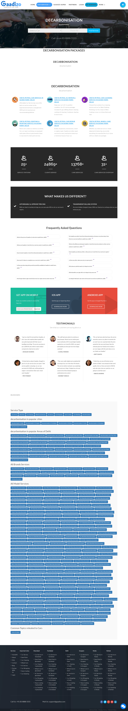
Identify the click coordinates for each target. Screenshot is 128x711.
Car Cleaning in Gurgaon (84, 665)
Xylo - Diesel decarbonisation (54, 540)
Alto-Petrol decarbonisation (34, 488)
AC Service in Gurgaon (84, 674)
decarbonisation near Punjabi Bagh (38, 456)
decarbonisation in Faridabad (49, 423)
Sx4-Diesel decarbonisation (18, 498)
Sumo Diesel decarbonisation (56, 557)
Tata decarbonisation (89, 468)
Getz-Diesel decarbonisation (69, 508)
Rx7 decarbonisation (58, 623)
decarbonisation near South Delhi (36, 435)
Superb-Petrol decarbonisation (86, 602)
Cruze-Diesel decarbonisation (53, 578)
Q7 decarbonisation (53, 609)
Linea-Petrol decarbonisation (36, 616)
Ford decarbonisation (101, 468)
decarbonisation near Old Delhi (92, 446)
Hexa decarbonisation (66, 561)
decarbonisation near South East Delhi (76, 442)
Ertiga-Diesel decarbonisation (70, 494)
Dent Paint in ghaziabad (39, 660)
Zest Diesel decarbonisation (72, 557)
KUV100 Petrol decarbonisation (38, 547)
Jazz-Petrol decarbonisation (35, 522)
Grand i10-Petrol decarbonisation (20, 508)
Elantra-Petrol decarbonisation (70, 512)
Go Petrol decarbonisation (52, 599)
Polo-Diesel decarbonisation (52, 588)
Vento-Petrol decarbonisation (69, 588)
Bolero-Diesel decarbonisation (19, 540)
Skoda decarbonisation (91, 472)
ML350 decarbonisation (86, 620)
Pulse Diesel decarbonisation (19, 585)
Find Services (93, 31)
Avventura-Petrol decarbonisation (88, 613)
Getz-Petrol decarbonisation (35, 505)
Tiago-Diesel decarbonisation (104, 557)
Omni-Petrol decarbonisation (51, 488)
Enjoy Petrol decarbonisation (19, 581)
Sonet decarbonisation (87, 623)
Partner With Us (14, 670)
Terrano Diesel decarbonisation (100, 595)
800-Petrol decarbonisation (18, 488)
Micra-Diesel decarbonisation (66, 595)
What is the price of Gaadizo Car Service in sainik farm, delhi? (32, 237)
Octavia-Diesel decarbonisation (35, 606)
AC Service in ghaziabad (39, 674)
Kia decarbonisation (16, 479)
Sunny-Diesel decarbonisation (83, 595)
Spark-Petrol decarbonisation (104, 571)
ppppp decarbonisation (55, 613)
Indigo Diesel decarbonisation (90, 554)
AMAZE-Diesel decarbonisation (69, 522)
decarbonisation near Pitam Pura (20, 456)
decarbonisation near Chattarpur (82, 449)
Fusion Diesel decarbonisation (38, 571)
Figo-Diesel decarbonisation (86, 564)
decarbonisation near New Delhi (39, 442)
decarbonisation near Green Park (55, 435)
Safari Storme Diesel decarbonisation (38, 557)
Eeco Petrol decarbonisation (18, 501)
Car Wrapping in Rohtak (112, 679)
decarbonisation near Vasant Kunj (63, 449)
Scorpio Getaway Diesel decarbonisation (21, 543)
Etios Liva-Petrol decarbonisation (55, 536)
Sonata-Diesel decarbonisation (105, 512)
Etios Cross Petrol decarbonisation (107, 533)
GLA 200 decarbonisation (100, 616)
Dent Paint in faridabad (52, 660)
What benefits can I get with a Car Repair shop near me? (82, 272)
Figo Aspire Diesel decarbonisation (93, 568)
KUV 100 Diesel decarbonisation (20, 547)
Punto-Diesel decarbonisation (70, 613)
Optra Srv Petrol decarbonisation (36, 581)
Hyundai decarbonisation (32, 468)
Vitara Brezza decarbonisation (99, 501)
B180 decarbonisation (72, 620)
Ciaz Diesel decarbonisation (86, 498)
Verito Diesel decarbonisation (41, 543)
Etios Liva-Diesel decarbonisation (37, 536)
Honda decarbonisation (46, 468)
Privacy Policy (103, 710)
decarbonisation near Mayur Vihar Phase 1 (42, 449)
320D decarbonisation (77, 609)
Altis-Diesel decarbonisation (35, 533)
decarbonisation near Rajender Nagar (21, 449)
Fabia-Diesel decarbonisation (19, 602)
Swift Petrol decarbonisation (51, 501)
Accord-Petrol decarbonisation (35, 526)
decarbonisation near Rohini (37, 453)
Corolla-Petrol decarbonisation (98, 529)
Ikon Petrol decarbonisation (88, 571)
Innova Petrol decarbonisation (19, 536)
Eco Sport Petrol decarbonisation (74, 568)
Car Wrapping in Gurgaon (85, 679)
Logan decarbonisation (82, 585)
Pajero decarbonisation (69, 606)
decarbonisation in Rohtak (65, 423)
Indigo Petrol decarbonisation (19, 557)
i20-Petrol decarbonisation (52, 508)
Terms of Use (93, 710)
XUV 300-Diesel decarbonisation (92, 547)
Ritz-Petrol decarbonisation (51, 491)
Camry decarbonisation (49, 529)
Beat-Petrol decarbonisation (35, 575)
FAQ (13, 660)
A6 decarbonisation (16, 609)
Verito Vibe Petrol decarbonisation (94, 543)
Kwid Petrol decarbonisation (102, 581)
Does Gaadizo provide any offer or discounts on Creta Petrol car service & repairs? (89, 252)
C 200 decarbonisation (17, 620)
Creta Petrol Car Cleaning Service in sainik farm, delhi (100, 100)
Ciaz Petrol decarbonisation (102, 498)
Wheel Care (24, 663)
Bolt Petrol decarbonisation (18, 554)
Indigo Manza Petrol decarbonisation (109, 554)
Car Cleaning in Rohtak (112, 665)
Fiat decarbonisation (43, 475)
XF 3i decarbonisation (99, 620)
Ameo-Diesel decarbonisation (86, 592)
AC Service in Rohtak (112, 674)
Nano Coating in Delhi (71, 684)
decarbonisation (86, 414)
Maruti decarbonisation (17, 468)
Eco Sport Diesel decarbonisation (56, 568)
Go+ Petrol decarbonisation (68, 599)
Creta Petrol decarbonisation (19, 515)
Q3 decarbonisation (28, 609)
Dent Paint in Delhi (71, 660)
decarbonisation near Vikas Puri (96, 453)
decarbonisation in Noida (80, 423)
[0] (122, 4)
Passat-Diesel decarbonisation (52, 592)
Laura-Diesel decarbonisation (69, 602)
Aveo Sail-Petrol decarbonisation (84, 575)
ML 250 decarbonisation (58, 620)
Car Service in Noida (98, 655)
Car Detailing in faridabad (52, 688)
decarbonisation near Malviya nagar (78, 456)
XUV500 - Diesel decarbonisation (89, 540)
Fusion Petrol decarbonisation (55, 571)
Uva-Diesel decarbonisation (51, 575)
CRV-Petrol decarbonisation (52, 526)
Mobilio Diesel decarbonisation (69, 526)
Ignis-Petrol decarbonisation (19, 505)
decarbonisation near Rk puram (19, 460)
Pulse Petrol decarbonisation (35, 585)
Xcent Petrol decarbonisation (105, 515)
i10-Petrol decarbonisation (84, 505)
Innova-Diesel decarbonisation (51, 533)
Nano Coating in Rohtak (112, 684)
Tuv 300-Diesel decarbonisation (56, 547)
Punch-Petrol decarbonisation (53, 564)
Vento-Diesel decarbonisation (86, 588)
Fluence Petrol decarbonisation (98, 585)
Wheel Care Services (40, 414)
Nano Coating (68, 414)
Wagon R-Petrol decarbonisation (87, 488)
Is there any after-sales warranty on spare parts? (81, 260)
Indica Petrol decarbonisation (34, 554)
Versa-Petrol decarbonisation (36, 494)
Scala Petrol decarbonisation (68, 585)
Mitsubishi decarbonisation (106, 472)
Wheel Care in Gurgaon (85, 670)
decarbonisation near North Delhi (60, 439)
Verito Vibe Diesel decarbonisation (75, 543)
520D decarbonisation (103, 609)
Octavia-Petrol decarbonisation (53, 606)
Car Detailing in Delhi (71, 688)
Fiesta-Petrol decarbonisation (19, 568)
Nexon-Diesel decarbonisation (36, 564)
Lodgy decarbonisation (52, 581)
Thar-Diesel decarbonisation (105, 536)
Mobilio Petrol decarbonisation (87, 526)
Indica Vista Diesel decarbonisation (52, 554)
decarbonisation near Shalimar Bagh (58, 456)
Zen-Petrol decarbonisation (18, 491)
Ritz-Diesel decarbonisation (67, 491)
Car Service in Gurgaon (85, 655)
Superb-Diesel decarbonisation (104, 602)
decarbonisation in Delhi (18, 423)
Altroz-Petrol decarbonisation (19, 564)
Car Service (24, 654)
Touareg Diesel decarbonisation (103, 592)
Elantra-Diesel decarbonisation (88, 512)
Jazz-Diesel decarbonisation (97, 519)
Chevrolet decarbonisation (18, 472)
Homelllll (15, 654)
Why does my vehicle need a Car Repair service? (80, 266)
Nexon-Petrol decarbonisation (82, 561)
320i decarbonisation (91, 609)
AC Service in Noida (98, 674)
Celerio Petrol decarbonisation (69, 498)
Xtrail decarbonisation (33, 595)
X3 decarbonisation (16, 613)
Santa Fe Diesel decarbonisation (71, 515)
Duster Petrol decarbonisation (84, 581)
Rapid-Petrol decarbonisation (35, 602)
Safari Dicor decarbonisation (110, 547)
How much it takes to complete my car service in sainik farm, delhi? (33, 260)
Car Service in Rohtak (112, 655)
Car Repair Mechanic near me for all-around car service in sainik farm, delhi (87, 278)
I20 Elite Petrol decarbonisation (53, 515)
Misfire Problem (15, 632)
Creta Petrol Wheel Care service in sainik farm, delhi (100, 123)
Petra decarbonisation (86, 616)
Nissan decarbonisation (63, 472)
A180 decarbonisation (44, 620)
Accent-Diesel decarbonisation (102, 508)
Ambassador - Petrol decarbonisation (41, 623)
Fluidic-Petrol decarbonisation (19, 512)
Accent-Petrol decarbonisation (85, 508)
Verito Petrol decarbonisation (58, 543)
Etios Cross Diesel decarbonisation (88, 533)
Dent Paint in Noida (98, 660)
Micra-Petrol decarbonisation (49, 595)
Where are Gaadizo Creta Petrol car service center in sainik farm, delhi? (34, 245)
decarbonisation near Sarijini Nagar (20, 439)
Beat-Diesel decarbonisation (18, 575)
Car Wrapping (58, 414)
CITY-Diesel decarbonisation (86, 522)
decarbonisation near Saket (91, 435)
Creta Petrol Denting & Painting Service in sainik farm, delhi (30, 123)
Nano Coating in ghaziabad (39, 684)
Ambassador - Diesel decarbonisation (21, 623)
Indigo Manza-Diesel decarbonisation (54, 550)
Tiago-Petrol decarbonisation (19, 561)
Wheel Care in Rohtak (112, 670)
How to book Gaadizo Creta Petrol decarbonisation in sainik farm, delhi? (35, 253)
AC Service (50, 414)
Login (13, 675)
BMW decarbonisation (30, 475)
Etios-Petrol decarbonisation (65, 529)
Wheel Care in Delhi (71, 670)
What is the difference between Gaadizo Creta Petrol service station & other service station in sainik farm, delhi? (89, 245)
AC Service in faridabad (52, 674)
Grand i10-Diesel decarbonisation (101, 505)
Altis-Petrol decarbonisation (18, 533)
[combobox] (45, 30)
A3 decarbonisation (96, 606)
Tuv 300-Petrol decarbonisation (87, 536)
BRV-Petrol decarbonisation (18, 529)
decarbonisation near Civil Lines (55, 446)
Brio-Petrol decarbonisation (18, 522)
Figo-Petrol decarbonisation (70, 564)
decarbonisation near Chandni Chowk (40, 439)
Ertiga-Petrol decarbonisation (53, 494)
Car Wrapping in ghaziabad (39, 679)
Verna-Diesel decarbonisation (53, 512)
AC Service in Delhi (71, 674)
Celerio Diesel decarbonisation (52, 498)
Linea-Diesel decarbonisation (52, 616)
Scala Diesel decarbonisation (51, 585)
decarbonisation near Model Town (73, 446)
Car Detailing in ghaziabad (39, 688)
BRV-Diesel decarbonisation (35, 529)
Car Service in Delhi (71, 655)
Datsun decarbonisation (78, 472)
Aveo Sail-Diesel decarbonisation (102, 575)
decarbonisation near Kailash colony (98, 456)
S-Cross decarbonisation (66, 501)
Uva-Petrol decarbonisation (67, 575)
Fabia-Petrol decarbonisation (112, 599)
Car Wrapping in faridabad (53, 679)
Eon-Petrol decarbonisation (51, 505)
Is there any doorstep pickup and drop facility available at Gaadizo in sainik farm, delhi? (36, 267)
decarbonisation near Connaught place (76, 453)
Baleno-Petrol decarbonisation (34, 498)
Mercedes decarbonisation (57, 475)
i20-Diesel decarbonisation (37, 508)
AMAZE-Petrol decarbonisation (51, 522)
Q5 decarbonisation (41, 609)
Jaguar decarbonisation (71, 475)
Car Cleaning (30, 414)
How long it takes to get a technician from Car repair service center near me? (35, 278)
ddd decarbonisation (97, 599)
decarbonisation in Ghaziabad (96, 423)
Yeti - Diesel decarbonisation (18, 606)
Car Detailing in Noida (98, 688)
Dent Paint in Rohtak (112, 660)
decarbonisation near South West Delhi (97, 442)
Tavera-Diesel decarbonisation (70, 578)
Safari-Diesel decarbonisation (73, 550)
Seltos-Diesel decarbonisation (72, 623)
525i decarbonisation (29, 613)
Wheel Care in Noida (98, 670)
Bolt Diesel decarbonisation (105, 550)
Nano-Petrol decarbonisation (19, 550)
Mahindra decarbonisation (74, 468)
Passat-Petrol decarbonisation (35, 592)
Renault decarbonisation (33, 472)
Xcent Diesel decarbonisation (89, 515)
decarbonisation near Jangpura (37, 446)
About (14, 657)
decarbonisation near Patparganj (20, 453)
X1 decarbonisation (65, 609)
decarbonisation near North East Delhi (100, 439)
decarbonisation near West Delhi (20, 446)
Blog (13, 665)
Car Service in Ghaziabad (39, 655)
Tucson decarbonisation (51, 519)
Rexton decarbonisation (105, 475)
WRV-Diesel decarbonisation (104, 526)
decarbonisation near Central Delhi (20, 442)
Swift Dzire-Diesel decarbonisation (104, 491)
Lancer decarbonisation (83, 606)
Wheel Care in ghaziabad (39, 670)
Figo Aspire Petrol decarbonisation (20, 571)
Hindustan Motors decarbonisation (88, 475)
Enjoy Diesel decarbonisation (104, 578)
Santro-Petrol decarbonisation (67, 505)
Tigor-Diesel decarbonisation (52, 561)
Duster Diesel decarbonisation (67, 581)
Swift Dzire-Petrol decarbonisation (84, 491)
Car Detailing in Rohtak (112, 688)
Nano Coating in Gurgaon (85, 684)
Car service (14, 414)
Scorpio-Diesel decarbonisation (71, 540)
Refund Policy (112, 710)
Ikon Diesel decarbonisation (72, 571)
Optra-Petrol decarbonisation (19, 578)
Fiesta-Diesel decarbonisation (102, 564)
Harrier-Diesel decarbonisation (99, 561)
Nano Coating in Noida (98, 684)
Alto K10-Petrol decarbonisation (68, 488)
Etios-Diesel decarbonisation (81, 529)
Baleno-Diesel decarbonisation (82, 501)
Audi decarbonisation (17, 475)
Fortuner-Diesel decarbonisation (69, 533)
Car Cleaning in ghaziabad (39, 665)
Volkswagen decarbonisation (49, 472)
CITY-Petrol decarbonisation (103, 522)
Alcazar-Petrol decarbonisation (67, 519)
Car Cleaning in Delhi (70, 665)
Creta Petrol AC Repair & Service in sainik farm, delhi (65, 100)
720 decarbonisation (41, 613)
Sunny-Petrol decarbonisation (36, 599)
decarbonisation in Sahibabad (19, 426)
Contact (14, 663)
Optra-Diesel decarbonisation (36, 578)
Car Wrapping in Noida (98, 679)
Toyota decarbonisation (60, 468)
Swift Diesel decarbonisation (35, 501)
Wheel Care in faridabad (53, 670)
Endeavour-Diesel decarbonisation (37, 568)
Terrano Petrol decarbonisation (19, 599)
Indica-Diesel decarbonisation (35, 550)
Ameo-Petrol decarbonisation (69, 592)
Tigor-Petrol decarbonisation (35, 561)
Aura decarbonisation (82, 519)
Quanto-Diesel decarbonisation (36, 540)
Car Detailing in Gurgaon (84, 688)
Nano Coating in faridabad (53, 684)
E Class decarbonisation (31, 620)
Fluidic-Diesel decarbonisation (36, 512)
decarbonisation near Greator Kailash (55, 453)
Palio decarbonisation (104, 613)
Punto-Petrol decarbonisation (19, 616)
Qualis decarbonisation (71, 536)
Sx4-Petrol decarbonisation (103, 494)
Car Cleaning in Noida (98, 665)
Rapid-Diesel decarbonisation (52, 602)
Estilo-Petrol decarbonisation (104, 488)
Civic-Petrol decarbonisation (19, 526)
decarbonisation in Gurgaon (33, 423)
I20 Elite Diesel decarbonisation (36, 515)
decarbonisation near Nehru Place (74, 435)
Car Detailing (77, 414)
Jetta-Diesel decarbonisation (19, 592)
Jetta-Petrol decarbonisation (102, 588)
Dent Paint (22, 414)
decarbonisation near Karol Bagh (101, 449)
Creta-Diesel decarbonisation (19, 519)
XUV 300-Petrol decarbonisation (74, 547)
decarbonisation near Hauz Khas (108, 435)
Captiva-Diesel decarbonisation (87, 578)
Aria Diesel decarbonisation (89, 550)
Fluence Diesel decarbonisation (19, 588)
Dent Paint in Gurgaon (84, 660)
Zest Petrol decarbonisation (88, 557)
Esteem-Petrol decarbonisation (19, 494)
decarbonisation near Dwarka (19, 435)
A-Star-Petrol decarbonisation (34, 491)
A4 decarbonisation (108, 606)
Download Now (60, 306)
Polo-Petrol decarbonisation (36, 588)
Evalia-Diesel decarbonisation (19, 595)
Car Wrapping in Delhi (71, 679)
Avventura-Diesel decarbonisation (70, 616)
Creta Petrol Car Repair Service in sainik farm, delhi (64, 123)
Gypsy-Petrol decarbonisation (87, 494)
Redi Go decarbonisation (84, 599)
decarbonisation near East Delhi (57, 442)
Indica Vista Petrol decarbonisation (72, 554)
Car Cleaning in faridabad (52, 665)
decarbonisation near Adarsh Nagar (79, 439)
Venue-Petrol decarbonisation (35, 519)
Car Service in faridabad (53, 655)
